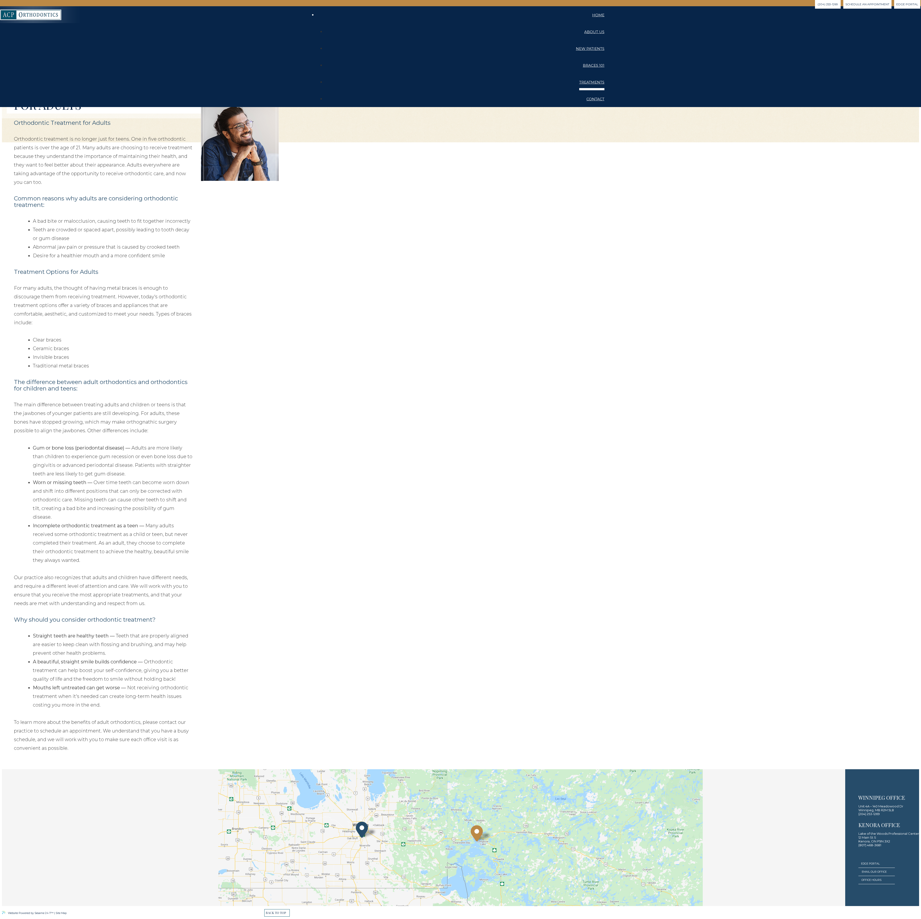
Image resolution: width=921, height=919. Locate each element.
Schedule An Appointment (867, 4)
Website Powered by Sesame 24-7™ (30, 913)
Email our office (874, 871)
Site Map (61, 913)
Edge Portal (870, 863)
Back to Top (276, 913)
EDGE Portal (907, 4)
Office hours (871, 880)
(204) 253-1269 (828, 4)
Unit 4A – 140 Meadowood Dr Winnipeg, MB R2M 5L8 (880, 808)
